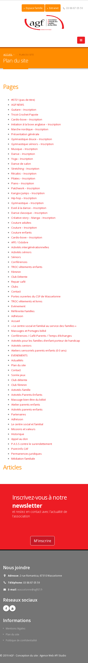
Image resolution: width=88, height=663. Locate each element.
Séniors (16, 257)
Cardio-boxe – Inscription (26, 119)
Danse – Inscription (23, 154)
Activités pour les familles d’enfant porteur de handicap (45, 340)
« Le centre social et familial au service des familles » (43, 326)
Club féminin (19, 385)
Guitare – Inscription (23, 109)
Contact (16, 291)
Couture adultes (21, 222)
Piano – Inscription (22, 183)
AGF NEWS (17, 105)
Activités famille (20, 390)
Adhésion (17, 316)
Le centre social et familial (27, 424)
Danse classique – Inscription (29, 213)
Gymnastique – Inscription (27, 203)
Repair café (18, 281)
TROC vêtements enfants (26, 267)
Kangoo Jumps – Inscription (28, 193)
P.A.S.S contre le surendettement (31, 444)
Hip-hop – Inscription (24, 198)
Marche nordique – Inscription (29, 129)
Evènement (18, 306)
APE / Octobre (19, 242)
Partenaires (18, 414)
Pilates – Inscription (23, 178)
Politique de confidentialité (21, 640)
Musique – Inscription (24, 149)
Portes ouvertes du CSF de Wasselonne (36, 296)
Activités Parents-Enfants (26, 395)
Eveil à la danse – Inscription (28, 208)
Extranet (54, 8)
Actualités (17, 360)
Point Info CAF (19, 449)
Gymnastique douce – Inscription (31, 139)
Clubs (14, 286)
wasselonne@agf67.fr (30, 589)
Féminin (16, 272)
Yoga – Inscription (22, 159)
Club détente (19, 380)
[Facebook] (6, 608)
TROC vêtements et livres (26, 301)
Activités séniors (21, 252)
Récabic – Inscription (23, 173)
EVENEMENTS (19, 355)
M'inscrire (42, 540)
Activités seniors (21, 345)
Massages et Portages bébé (28, 331)
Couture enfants (21, 232)
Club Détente (19, 277)
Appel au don (19, 439)
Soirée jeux (18, 375)
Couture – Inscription (24, 227)
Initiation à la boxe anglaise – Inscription (36, 124)
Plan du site (18, 365)
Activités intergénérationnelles (30, 247)
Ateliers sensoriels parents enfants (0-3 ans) (38, 350)
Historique (17, 434)
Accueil (7, 54)
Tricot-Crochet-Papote (24, 114)
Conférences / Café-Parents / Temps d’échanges (41, 336)
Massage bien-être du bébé (28, 399)
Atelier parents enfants (25, 404)
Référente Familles (23, 311)
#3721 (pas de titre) (23, 100)
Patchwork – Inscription (25, 188)
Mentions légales (15, 628)
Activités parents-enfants (27, 409)
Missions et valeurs (23, 429)
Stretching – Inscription (25, 168)
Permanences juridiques (26, 454)
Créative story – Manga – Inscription (33, 218)
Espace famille (34, 8)
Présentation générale (25, 134)
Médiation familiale (23, 458)
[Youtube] (12, 608)
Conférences (19, 262)
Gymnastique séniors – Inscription (32, 144)
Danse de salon (21, 163)
